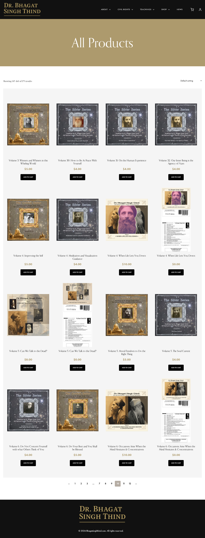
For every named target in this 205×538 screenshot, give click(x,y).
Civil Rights (124, 9)
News (180, 9)
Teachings (145, 9)
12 (130, 483)
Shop (164, 9)
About (104, 9)
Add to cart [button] (28, 177)
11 (124, 483)
